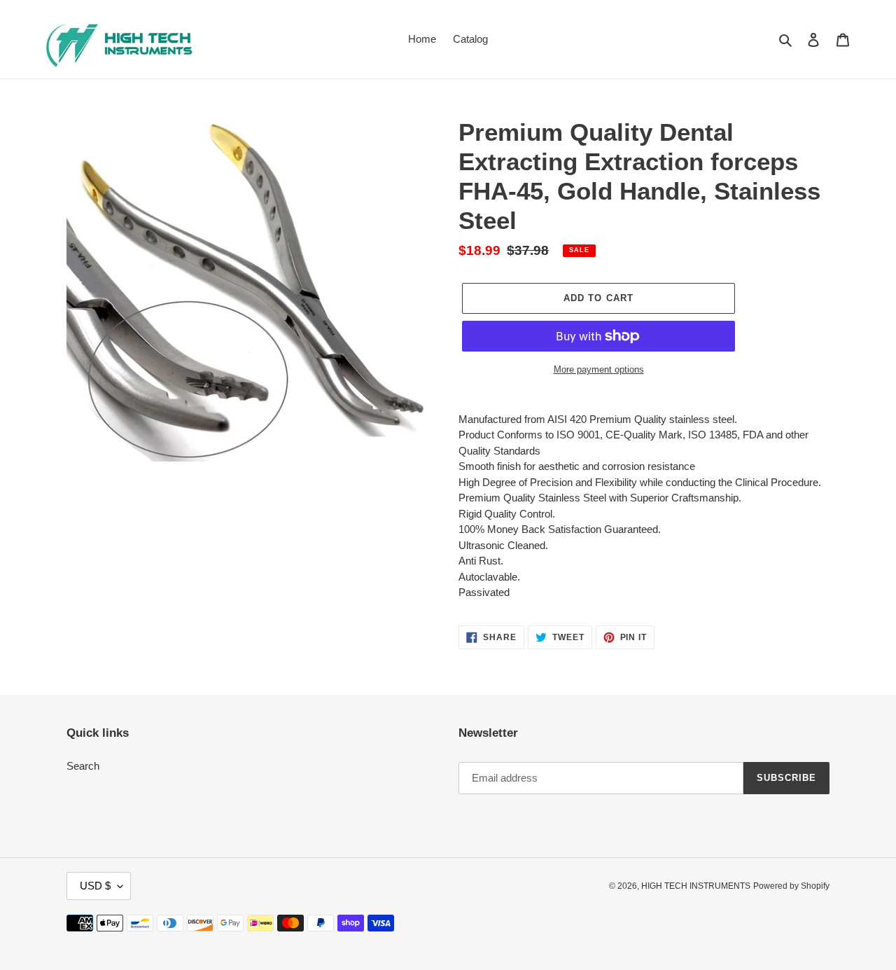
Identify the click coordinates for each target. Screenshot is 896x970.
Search (82, 766)
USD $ (95, 886)
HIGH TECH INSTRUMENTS (695, 886)
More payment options (599, 369)
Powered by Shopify (791, 886)
